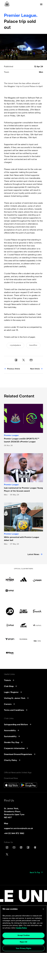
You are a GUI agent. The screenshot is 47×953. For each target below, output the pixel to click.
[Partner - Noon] (37, 577)
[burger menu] (41, 4)
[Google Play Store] (28, 785)
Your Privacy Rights (23, 948)
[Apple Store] (11, 785)
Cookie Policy (21, 928)
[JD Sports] (10, 611)
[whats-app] (31, 360)
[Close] (43, 909)
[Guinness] (23, 639)
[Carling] (23, 625)
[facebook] (16, 360)
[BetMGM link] (23, 611)
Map (6, 823)
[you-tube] (14, 847)
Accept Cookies (24, 935)
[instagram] (21, 847)
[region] (23, 929)
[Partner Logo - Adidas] (23, 577)
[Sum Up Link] (10, 590)
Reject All (23, 942)
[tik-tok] (7, 847)
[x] (23, 360)
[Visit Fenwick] (37, 611)
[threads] (35, 847)
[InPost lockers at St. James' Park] (10, 625)
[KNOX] (10, 577)
